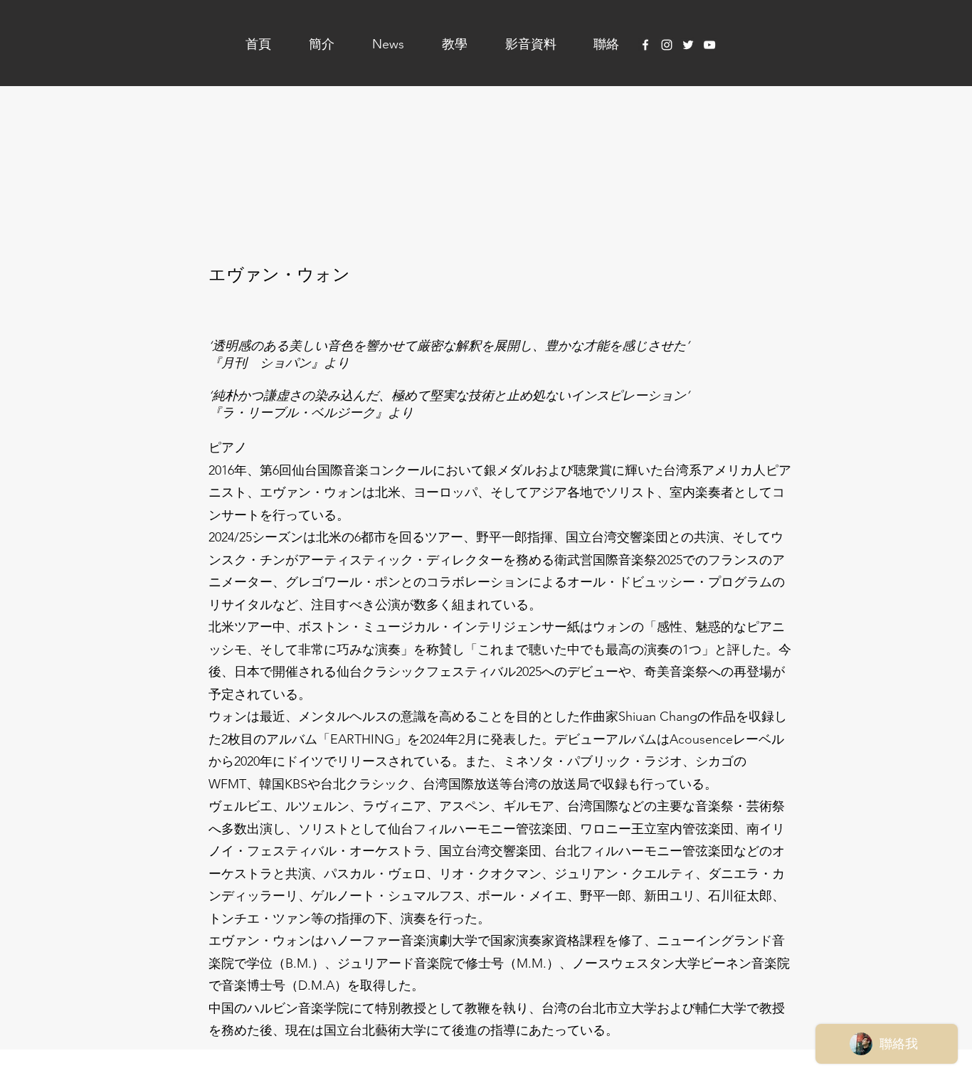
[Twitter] (688, 45)
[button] (310, 44)
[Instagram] (667, 45)
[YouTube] (709, 45)
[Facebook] (645, 45)
